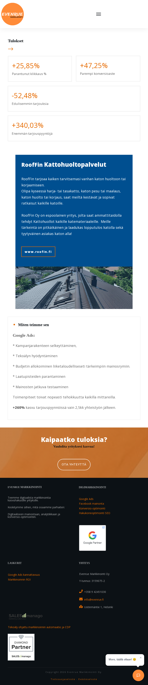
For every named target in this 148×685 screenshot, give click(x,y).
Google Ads (86, 499)
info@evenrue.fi (94, 599)
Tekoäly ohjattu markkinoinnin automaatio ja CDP (39, 627)
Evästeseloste (87, 679)
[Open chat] (138, 675)
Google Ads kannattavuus (24, 574)
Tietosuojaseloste (63, 679)
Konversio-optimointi (92, 508)
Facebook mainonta (91, 503)
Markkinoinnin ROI (19, 579)
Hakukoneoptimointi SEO (94, 513)
